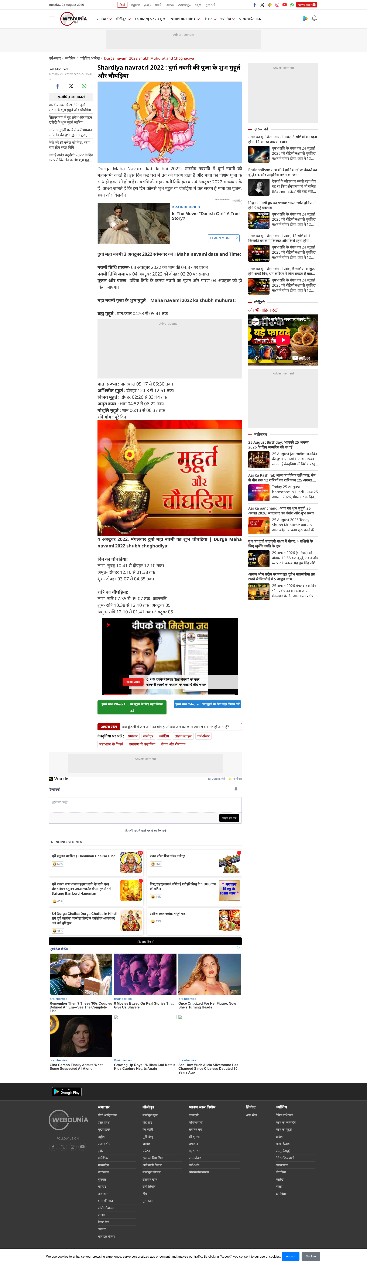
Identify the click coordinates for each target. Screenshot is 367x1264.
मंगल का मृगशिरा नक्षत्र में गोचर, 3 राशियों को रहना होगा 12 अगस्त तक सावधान (282, 139)
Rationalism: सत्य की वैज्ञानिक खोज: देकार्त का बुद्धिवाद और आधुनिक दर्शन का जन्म (282, 172)
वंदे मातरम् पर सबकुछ (149, 18)
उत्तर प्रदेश (104, 1122)
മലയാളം (184, 5)
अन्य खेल (251, 1115)
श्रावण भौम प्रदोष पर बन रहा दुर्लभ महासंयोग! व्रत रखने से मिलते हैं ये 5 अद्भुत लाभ (281, 576)
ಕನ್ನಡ (198, 5)
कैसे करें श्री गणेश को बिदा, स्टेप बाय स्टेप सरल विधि (69, 145)
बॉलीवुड (121, 18)
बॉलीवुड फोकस (152, 1172)
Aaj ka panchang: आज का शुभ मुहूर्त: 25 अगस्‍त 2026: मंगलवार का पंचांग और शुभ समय (281, 511)
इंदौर (100, 1151)
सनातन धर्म (195, 1129)
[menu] (53, 18)
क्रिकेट (207, 18)
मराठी (158, 5)
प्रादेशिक (103, 1158)
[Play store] (305, 18)
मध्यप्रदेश (103, 1165)
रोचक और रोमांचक (173, 744)
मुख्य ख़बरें (104, 1129)
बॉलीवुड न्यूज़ (150, 1115)
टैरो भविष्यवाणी (285, 1158)
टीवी (145, 1193)
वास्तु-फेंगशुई (283, 1151)
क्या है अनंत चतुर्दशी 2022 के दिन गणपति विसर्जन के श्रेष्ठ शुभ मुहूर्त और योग (71, 157)
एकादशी (194, 1115)
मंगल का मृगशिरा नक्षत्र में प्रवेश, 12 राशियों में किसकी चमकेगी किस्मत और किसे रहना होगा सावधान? (279, 238)
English (135, 5)
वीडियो (259, 302)
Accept (290, 1256)
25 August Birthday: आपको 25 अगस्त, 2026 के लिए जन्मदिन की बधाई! (279, 445)
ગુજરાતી (210, 5)
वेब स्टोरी (148, 1129)
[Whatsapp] (292, 4)
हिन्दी (122, 5)
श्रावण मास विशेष (183, 18)
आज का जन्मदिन (286, 1122)
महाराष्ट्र (102, 1186)
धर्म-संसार (55, 58)
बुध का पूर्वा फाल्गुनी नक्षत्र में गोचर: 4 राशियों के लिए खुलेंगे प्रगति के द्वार (280, 543)
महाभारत (194, 1151)
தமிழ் (147, 5)
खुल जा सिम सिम (153, 1158)
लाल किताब (283, 1143)
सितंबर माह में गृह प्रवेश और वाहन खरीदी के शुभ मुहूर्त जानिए (70, 119)
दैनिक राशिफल (284, 1115)
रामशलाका (282, 1165)
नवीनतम (260, 434)
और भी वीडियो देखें (263, 310)
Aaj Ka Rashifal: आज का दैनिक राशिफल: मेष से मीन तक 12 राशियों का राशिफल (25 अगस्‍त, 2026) (281, 478)
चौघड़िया (281, 1172)
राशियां (280, 1136)
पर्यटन (146, 1151)
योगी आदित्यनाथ (107, 1115)
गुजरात (102, 1179)
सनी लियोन (149, 1186)
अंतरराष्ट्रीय (104, 1143)
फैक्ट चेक (103, 1222)
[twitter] (262, 4)
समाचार (102, 18)
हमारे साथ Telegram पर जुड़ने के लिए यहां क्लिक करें (207, 704)
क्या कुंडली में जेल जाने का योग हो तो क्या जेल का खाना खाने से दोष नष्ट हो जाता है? (175, 726)
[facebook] (255, 4)
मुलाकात (148, 1200)
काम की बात (105, 1200)
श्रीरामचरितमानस (251, 18)
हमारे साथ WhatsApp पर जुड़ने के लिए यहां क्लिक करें (132, 707)
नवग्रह (279, 1186)
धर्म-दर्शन (194, 1165)
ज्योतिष (225, 18)
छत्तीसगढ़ (103, 1172)
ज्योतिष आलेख (90, 58)
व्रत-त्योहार (195, 1158)
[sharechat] (270, 4)
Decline (311, 1256)
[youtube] (284, 4)
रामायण (193, 1143)
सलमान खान (150, 1179)
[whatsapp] (84, 86)
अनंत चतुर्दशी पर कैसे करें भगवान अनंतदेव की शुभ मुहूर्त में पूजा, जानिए (70, 132)
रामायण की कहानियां (142, 744)
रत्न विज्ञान (282, 1193)
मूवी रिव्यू (148, 1136)
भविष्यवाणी (196, 1122)
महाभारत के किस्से (111, 744)
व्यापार (102, 1229)
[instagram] (277, 4)
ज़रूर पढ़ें (261, 129)
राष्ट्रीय (101, 1136)
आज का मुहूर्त (284, 1129)
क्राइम (101, 1215)
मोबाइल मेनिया (106, 1236)
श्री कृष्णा (194, 1136)
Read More (133, 682)
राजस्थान (103, 1193)
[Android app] (67, 1091)
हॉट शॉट (147, 1122)
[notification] (314, 18)
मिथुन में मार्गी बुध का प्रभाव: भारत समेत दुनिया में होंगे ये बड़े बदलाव (282, 205)
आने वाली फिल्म (152, 1165)
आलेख (146, 1143)
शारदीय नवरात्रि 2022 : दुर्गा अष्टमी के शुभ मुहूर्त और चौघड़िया (70, 107)
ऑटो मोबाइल (106, 1208)
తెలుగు (170, 5)
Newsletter (305, 5)
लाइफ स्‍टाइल (183, 736)
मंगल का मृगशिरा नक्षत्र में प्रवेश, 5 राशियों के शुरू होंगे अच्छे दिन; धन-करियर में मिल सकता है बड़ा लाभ (281, 271)
